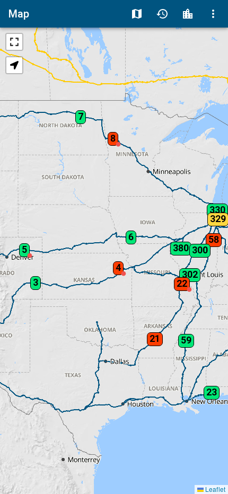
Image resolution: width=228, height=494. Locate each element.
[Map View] (137, 14)
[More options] (213, 14)
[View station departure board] (187, 14)
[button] (111, 135)
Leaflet (214, 488)
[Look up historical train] (162, 14)
